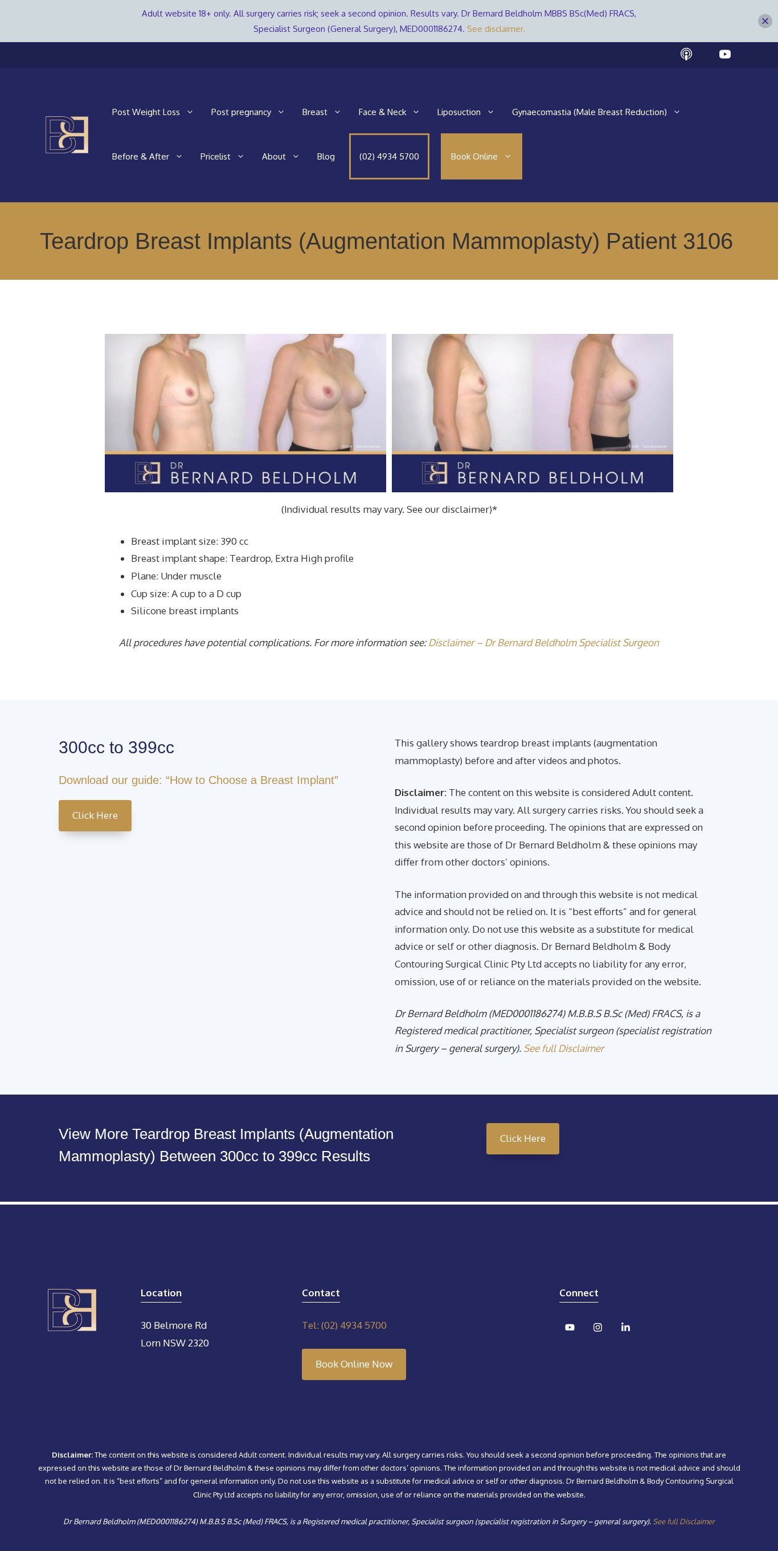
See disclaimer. (496, 28)
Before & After (140, 156)
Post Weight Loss (146, 112)
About (274, 156)
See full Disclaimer (563, 1048)
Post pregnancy (241, 112)
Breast (314, 112)
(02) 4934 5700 (389, 156)
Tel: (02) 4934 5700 (344, 1325)
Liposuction (459, 112)
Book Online (474, 156)
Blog (326, 156)
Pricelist (215, 156)
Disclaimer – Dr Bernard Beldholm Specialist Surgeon (543, 642)
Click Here (95, 815)
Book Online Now (354, 1364)
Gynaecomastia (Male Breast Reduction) (589, 112)
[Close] (765, 21)
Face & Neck (382, 112)
